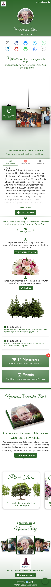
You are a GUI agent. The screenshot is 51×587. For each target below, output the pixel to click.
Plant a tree (25, 288)
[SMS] (25, 48)
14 (48, 355)
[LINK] (43, 48)
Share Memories (27, 575)
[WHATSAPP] (43, 42)
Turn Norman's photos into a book (25, 150)
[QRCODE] (7, 42)
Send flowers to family (25, 252)
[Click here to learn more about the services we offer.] (25, 563)
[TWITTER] (34, 42)
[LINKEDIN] (7, 48)
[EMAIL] (16, 48)
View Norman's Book (25, 455)
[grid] (25, 119)
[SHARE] (34, 48)
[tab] (10, 162)
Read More (25, 207)
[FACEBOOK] (16, 42)
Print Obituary (27, 212)
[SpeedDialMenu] (45, 581)
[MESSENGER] (25, 42)
